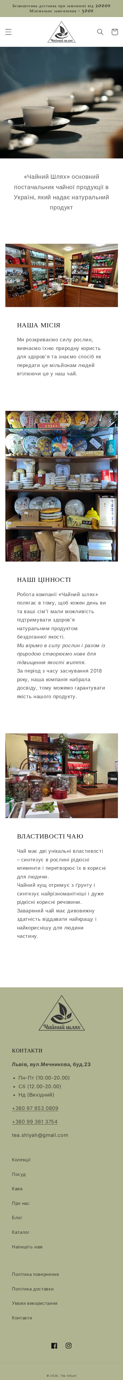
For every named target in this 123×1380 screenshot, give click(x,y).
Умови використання (35, 1303)
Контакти (22, 1318)
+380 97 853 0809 (35, 1108)
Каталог (21, 1232)
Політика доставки (32, 1289)
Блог (17, 1217)
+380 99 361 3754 (35, 1122)
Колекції (21, 1159)
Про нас (21, 1203)
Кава (17, 1188)
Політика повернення (35, 1274)
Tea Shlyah (69, 1375)
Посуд (19, 1174)
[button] (8, 32)
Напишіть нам (27, 1247)
